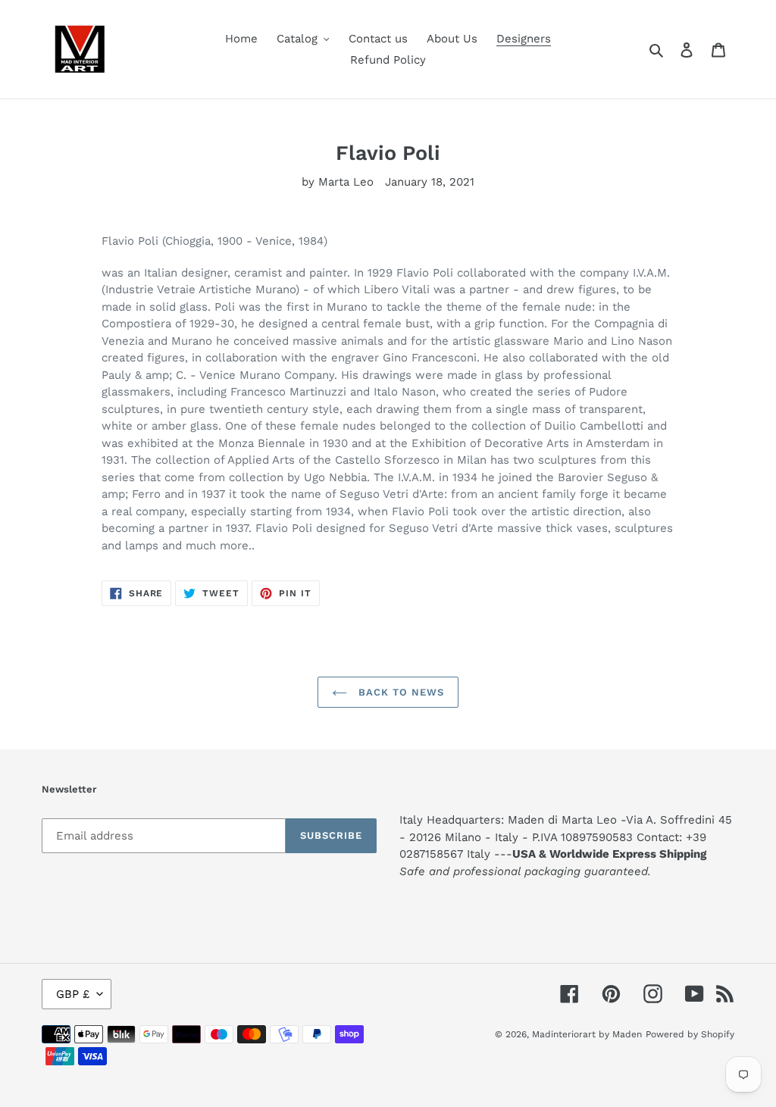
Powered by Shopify (690, 1034)
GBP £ (72, 994)
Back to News (400, 692)
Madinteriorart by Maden (587, 1034)
